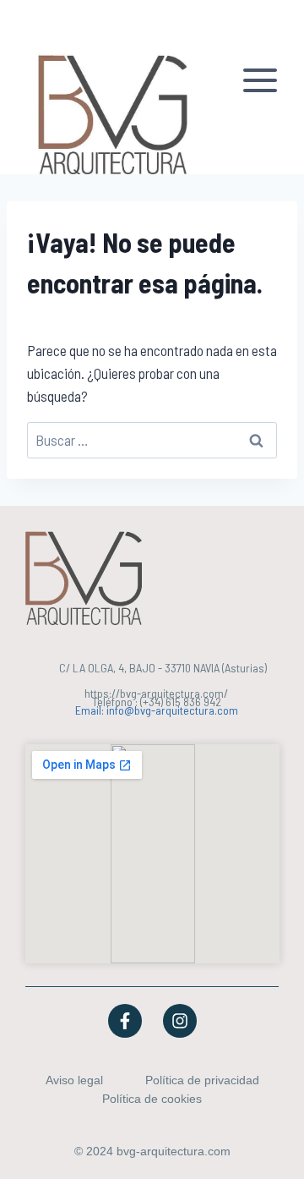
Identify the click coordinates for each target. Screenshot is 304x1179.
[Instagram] (180, 1021)
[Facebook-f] (125, 1021)
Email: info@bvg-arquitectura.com (156, 710)
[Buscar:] (152, 439)
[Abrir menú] (262, 86)
